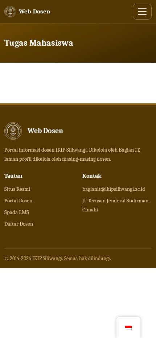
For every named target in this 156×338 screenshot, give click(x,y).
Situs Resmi (17, 189)
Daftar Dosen (18, 223)
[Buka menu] (142, 12)
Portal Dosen (18, 200)
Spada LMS (16, 212)
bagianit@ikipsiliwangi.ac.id (113, 189)
